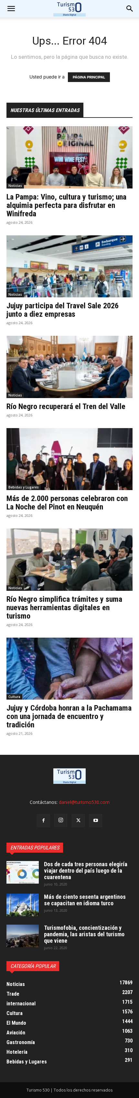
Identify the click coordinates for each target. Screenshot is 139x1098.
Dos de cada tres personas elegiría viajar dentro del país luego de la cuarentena (85, 870)
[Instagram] (60, 820)
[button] (130, 8)
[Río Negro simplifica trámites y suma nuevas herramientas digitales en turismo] (69, 559)
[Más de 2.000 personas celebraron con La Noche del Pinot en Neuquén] (69, 459)
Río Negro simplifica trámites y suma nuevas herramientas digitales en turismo (64, 608)
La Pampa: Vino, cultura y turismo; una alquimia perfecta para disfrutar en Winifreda (66, 205)
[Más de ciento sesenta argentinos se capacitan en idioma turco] (22, 905)
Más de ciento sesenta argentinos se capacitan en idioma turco (85, 900)
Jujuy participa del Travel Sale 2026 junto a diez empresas (62, 310)
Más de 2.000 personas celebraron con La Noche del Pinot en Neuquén (67, 502)
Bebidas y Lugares (23, 487)
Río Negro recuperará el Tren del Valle (65, 406)
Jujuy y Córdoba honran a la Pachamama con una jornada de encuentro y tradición (69, 716)
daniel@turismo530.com (84, 802)
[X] (78, 820)
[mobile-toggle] (11, 8)
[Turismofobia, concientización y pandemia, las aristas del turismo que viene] (22, 936)
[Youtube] (95, 820)
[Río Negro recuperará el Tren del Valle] (69, 367)
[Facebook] (43, 820)
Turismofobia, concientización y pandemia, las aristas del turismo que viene (84, 934)
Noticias (15, 185)
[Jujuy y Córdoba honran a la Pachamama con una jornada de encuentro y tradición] (69, 669)
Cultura (14, 696)
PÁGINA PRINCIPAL (89, 77)
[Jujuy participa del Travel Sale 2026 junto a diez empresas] (69, 266)
